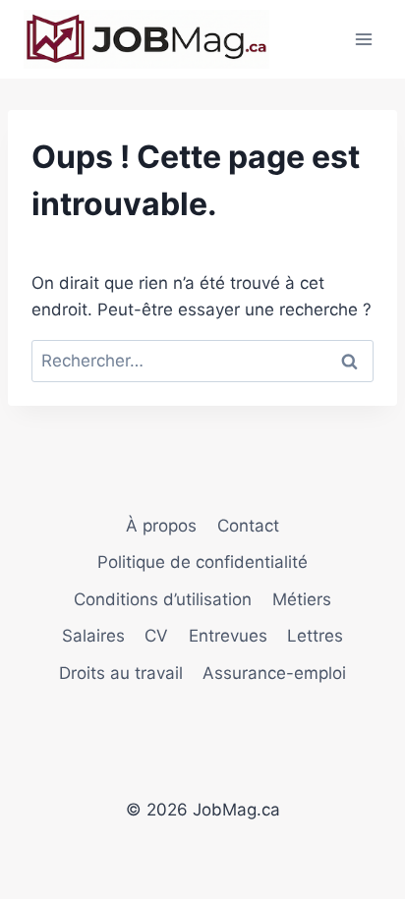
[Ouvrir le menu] (363, 39)
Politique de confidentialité (202, 562)
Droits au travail (121, 673)
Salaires (93, 636)
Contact (248, 525)
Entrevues (228, 636)
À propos (161, 525)
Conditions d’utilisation (163, 599)
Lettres (315, 636)
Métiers (301, 599)
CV (156, 636)
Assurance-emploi (274, 673)
